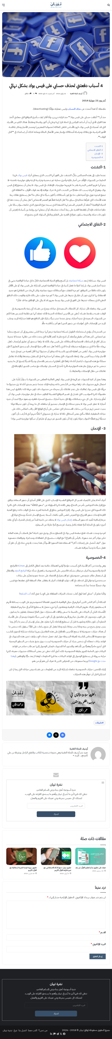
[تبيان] (56, 5)
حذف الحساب (74, 109)
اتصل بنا (23, 1030)
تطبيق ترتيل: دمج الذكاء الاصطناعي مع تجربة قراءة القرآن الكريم (57, 869)
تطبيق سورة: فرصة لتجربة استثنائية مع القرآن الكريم (23, 869)
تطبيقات (98, 722)
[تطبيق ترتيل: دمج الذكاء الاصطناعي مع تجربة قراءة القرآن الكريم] (56, 856)
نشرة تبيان (7, 1030)
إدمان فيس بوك (64, 520)
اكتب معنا (32, 1030)
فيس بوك (22, 175)
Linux (22, 565)
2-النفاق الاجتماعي (95, 150)
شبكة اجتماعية (76, 280)
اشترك (56, 814)
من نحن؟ (43, 1030)
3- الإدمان (98, 153)
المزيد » (76, 755)
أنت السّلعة (25, 593)
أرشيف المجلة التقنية (76, 93)
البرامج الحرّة (21, 570)
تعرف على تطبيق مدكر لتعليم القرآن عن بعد (90, 867)
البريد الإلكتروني (98, 944)
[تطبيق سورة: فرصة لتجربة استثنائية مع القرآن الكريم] (21, 856)
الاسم (102, 932)
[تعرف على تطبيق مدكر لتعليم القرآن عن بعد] (90, 856)
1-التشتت (98, 146)
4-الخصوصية (97, 157)
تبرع (15, 1030)
